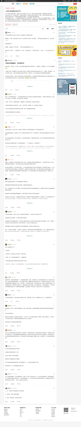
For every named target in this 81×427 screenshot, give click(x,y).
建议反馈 (53, 416)
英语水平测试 (6, 414)
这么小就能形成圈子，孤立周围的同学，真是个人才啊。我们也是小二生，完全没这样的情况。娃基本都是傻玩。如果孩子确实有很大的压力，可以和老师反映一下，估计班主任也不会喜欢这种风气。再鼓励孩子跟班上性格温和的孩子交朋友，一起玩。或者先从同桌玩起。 (30, 378)
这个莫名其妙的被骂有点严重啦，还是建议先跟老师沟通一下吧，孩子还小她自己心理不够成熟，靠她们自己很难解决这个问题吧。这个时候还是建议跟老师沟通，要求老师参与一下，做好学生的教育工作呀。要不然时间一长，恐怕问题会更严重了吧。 (22, 357)
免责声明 (53, 413)
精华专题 (32, 4)
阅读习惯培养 (38, 410)
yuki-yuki (9, 346)
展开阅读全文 (30, 86)
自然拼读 (5, 410)
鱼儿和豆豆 (9, 277)
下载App (64, 1)
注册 (78, 1)
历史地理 (21, 412)
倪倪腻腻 (8, 294)
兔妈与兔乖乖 (9, 60)
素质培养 (7, 8)
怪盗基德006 (9, 211)
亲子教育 (12, 8)
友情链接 (53, 412)
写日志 (75, 3)
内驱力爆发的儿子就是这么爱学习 (64, 70)
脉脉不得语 (9, 305)
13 (7, 56)
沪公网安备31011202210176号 (48, 420)
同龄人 (52, 28)
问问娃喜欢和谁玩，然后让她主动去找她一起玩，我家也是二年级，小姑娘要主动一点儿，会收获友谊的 (28, 297)
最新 (48, 28)
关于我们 (53, 409)
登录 (73, 1)
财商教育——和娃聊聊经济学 (63, 61)
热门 (43, 28)
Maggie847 (9, 94)
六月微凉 (8, 126)
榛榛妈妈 (8, 32)
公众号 (69, 1)
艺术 (21, 416)
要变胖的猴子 (9, 330)
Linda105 (9, 373)
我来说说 (9, 24)
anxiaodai (9, 179)
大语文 (21, 409)
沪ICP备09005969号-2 (37, 420)
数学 (21, 410)
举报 (54, 24)
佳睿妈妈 (8, 388)
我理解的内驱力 (61, 73)
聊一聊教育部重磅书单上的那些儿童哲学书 (66, 67)
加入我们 (53, 410)
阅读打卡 (18, 4)
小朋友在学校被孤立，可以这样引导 (14, 63)
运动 (21, 414)
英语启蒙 (25, 4)
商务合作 (53, 414)
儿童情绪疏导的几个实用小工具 (64, 64)
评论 (18, 56)
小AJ (8, 159)
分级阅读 (5, 412)
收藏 (13, 122)
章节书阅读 (6, 413)
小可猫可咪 (9, 244)
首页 (13, 4)
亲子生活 (37, 413)
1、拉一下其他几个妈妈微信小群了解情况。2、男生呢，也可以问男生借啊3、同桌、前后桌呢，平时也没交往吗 (15, 394)
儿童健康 (37, 412)
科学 (21, 413)
